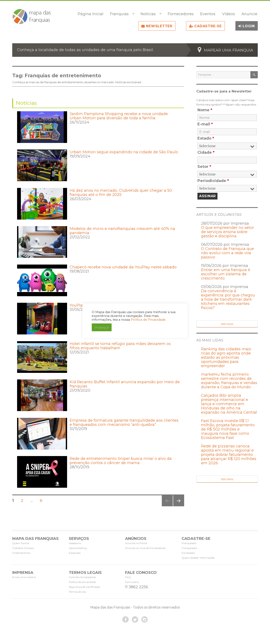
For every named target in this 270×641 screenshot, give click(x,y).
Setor (204, 166)
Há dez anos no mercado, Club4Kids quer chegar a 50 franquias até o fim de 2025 (121, 192)
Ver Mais (227, 324)
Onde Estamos (21, 552)
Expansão (75, 552)
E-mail (205, 124)
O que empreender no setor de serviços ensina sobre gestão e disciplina (227, 231)
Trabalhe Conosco (23, 548)
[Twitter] (135, 619)
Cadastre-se (207, 26)
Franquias (119, 14)
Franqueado (189, 543)
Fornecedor (188, 552)
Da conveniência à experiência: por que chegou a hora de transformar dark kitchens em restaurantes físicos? (228, 299)
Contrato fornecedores (82, 577)
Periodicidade (213, 181)
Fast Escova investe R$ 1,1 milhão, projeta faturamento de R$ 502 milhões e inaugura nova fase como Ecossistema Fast (228, 429)
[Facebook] (125, 619)
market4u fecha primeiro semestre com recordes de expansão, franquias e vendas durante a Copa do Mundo (229, 380)
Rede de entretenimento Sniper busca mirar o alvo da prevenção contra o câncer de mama (121, 460)
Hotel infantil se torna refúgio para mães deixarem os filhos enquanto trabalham (120, 346)
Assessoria (75, 543)
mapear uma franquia (228, 50)
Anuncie (249, 14)
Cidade (206, 152)
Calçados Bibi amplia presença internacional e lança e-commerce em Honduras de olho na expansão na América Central (229, 404)
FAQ (128, 577)
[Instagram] (144, 619)
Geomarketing (78, 548)
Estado (205, 138)
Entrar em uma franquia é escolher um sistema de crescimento (225, 274)
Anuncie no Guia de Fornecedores (145, 548)
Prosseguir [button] (101, 327)
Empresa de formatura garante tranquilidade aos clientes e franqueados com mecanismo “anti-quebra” (124, 422)
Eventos (207, 14)
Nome (204, 110)
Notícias (148, 14)
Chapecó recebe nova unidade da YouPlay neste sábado (123, 267)
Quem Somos (20, 543)
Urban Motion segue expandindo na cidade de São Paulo (124, 152)
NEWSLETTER (158, 26)
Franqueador (189, 548)
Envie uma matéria (24, 577)
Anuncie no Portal (136, 543)
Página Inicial (90, 14)
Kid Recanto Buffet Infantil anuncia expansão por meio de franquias (125, 384)
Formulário (132, 582)
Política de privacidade (82, 582)
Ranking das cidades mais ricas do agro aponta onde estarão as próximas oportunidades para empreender (226, 357)
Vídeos (228, 14)
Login (248, 26)
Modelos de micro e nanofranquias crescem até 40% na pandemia (122, 231)
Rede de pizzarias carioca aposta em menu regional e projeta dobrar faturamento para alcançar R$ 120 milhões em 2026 (228, 454)
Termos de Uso (77, 591)
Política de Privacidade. (148, 320)
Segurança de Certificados (84, 586)
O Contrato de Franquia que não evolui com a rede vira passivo (227, 252)
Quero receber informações (198, 557)
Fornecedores (181, 14)
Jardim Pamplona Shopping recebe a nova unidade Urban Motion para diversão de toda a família (119, 116)
